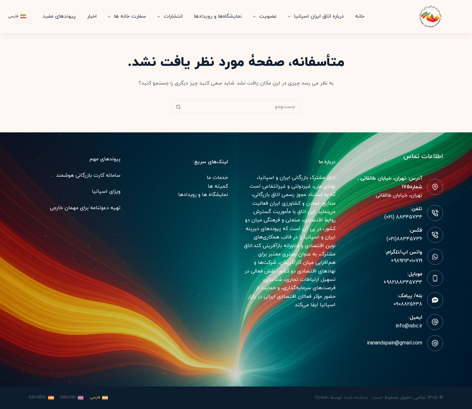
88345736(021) (404, 239)
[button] (17, 16)
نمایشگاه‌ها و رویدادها (218, 16)
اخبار (92, 16)
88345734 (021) (403, 217)
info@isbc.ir (409, 326)
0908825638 (407, 304)
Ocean (321, 397)
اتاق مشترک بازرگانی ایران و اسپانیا (297, 177)
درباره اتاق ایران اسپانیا (319, 16)
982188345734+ (402, 282)
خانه (359, 16)
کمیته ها (218, 186)
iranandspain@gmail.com (394, 343)
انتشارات (173, 16)
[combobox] (242, 106)
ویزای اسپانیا (106, 191)
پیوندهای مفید (59, 16)
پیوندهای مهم (104, 159)
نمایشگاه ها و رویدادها (203, 194)
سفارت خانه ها (130, 16)
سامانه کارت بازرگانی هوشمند (88, 175)
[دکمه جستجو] (178, 107)
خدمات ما (217, 177)
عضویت (268, 16)
